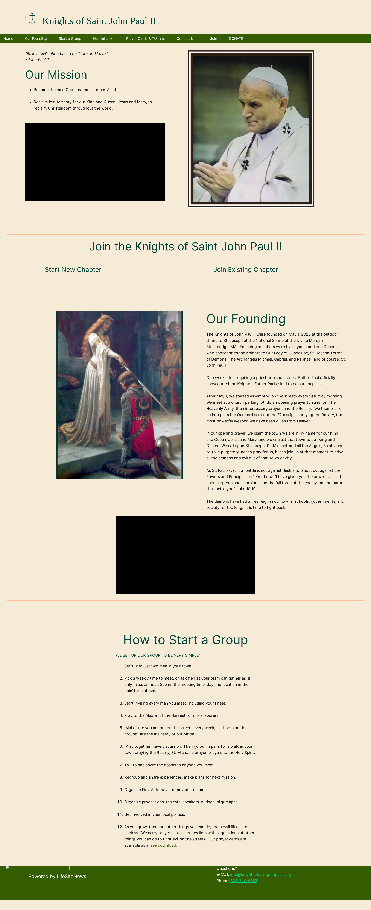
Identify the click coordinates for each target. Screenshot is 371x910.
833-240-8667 (243, 880)
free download (162, 845)
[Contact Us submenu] (200, 39)
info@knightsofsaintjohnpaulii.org (261, 874)
